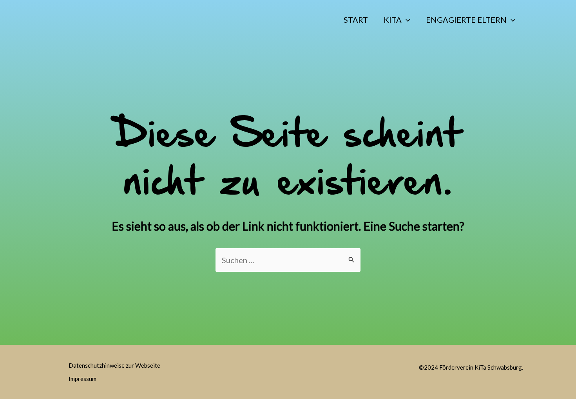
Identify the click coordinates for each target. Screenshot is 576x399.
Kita (393, 19)
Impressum (82, 378)
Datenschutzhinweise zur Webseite (114, 365)
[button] (406, 19)
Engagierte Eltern (466, 19)
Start (356, 19)
